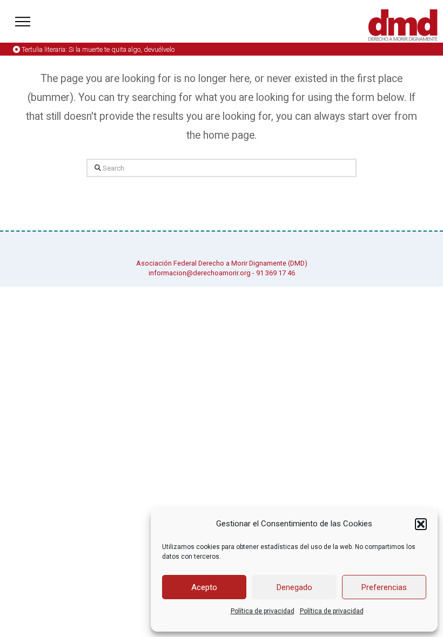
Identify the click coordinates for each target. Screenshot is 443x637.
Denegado (294, 587)
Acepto (204, 587)
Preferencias (384, 587)
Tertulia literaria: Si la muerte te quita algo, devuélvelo (98, 49)
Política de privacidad (262, 611)
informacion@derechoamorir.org (200, 273)
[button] (420, 524)
